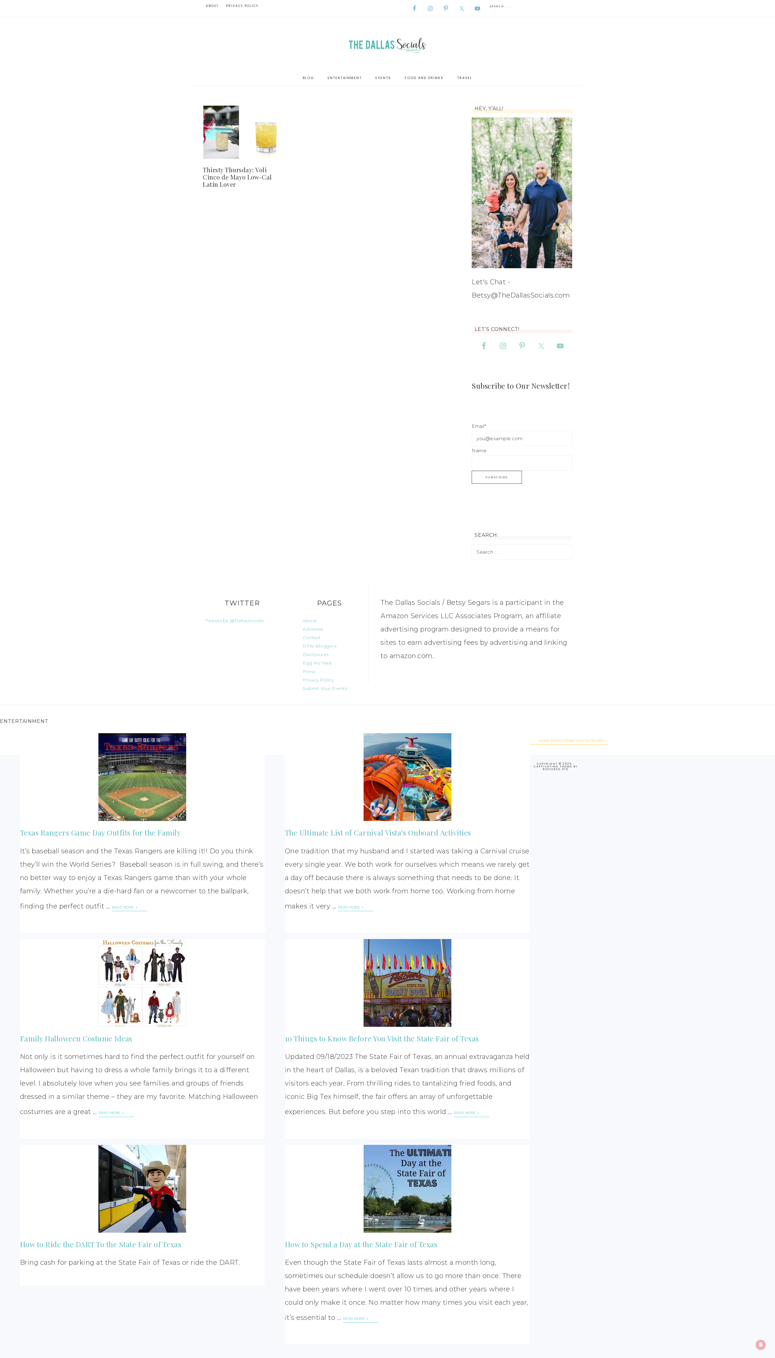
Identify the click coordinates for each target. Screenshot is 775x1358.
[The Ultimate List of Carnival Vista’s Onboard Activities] (407, 777)
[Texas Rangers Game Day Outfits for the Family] (142, 777)
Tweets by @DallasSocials (234, 620)
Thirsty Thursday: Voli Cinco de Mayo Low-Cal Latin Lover (237, 177)
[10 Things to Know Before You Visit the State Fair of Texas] (407, 983)
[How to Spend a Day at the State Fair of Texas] (407, 1189)
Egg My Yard (317, 663)
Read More (123, 907)
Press (309, 671)
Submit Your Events (325, 688)
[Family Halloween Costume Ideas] (142, 983)
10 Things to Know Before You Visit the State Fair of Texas (382, 1038)
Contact (312, 637)
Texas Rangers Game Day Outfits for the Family (100, 832)
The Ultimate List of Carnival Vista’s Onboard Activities (378, 832)
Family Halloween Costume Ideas (76, 1038)
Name (479, 450)
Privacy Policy (318, 680)
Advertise (313, 629)
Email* (479, 426)
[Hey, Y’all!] (522, 192)
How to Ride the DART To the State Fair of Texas (100, 1244)
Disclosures (316, 654)
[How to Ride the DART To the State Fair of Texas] (142, 1189)
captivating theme (553, 766)
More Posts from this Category (571, 741)
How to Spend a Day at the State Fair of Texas (361, 1244)
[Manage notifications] (761, 1345)
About (310, 620)
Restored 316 (555, 769)
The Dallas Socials (387, 44)
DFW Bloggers (319, 646)
